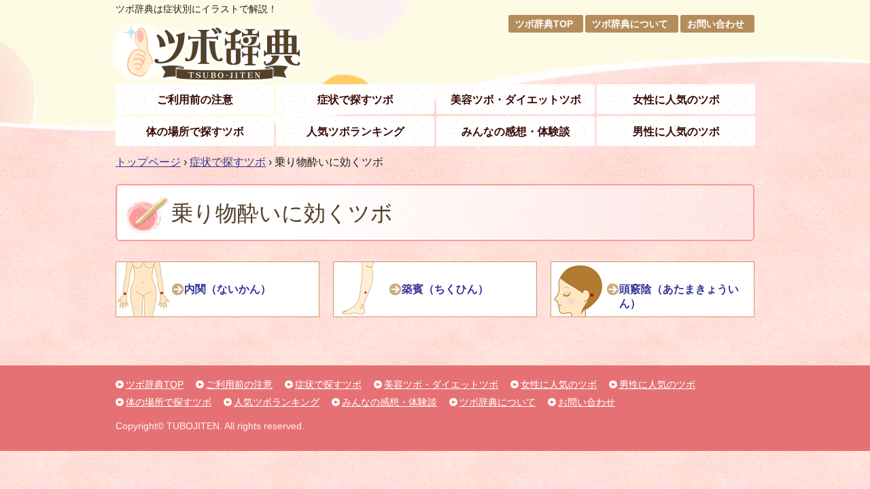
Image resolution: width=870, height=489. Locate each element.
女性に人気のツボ (676, 99)
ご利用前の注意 (195, 99)
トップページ (148, 162)
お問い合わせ (715, 23)
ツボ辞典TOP (544, 23)
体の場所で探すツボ (195, 131)
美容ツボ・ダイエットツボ (516, 99)
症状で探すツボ (355, 99)
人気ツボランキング (355, 131)
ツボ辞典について (630, 23)
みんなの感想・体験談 (516, 131)
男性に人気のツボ (676, 131)
